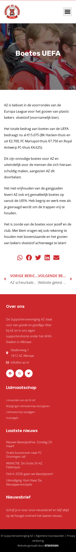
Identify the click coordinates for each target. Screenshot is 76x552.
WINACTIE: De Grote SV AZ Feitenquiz (24, 465)
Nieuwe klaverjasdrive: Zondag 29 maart (29, 444)
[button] (67, 11)
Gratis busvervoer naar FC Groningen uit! (24, 455)
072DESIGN (52, 545)
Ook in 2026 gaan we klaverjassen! (29, 474)
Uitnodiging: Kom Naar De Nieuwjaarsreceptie (24, 482)
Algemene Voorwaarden (50, 536)
